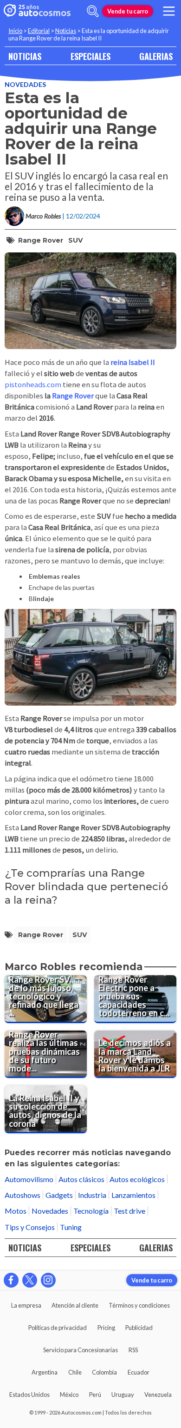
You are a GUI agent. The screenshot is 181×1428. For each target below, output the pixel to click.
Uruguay (122, 1394)
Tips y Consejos (30, 1227)
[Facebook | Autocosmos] (11, 1280)
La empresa (26, 1305)
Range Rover (40, 240)
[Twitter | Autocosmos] (29, 1280)
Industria (92, 1194)
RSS (133, 1350)
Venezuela (158, 1394)
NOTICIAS (24, 56)
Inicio (15, 30)
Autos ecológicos (137, 1179)
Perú (95, 1394)
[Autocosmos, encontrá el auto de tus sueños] (37, 11)
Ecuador (138, 1372)
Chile (75, 1372)
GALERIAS (156, 56)
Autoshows (22, 1194)
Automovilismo (29, 1179)
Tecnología (91, 1210)
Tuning (71, 1227)
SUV (75, 240)
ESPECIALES (90, 56)
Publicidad (139, 1327)
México (69, 1394)
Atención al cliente (75, 1305)
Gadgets (59, 1194)
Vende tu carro (127, 11)
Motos (15, 1210)
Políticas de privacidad (57, 1327)
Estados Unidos (29, 1394)
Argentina (45, 1372)
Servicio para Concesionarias (80, 1350)
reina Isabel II (132, 362)
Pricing (106, 1327)
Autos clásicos (81, 1179)
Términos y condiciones (139, 1305)
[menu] (169, 11)
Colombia (104, 1372)
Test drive (129, 1210)
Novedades (25, 84)
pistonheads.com (33, 384)
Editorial (39, 30)
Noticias (65, 30)
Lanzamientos (133, 1194)
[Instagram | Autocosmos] (48, 1280)
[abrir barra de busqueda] (92, 11)
